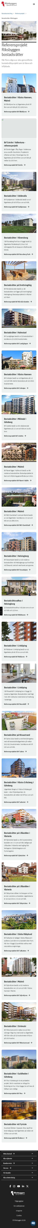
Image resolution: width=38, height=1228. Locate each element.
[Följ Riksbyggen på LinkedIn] (23, 1186)
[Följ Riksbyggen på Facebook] (10, 1186)
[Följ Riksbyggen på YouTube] (18, 1186)
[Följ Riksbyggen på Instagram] (14, 1186)
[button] (33, 1223)
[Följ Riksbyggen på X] (27, 1186)
